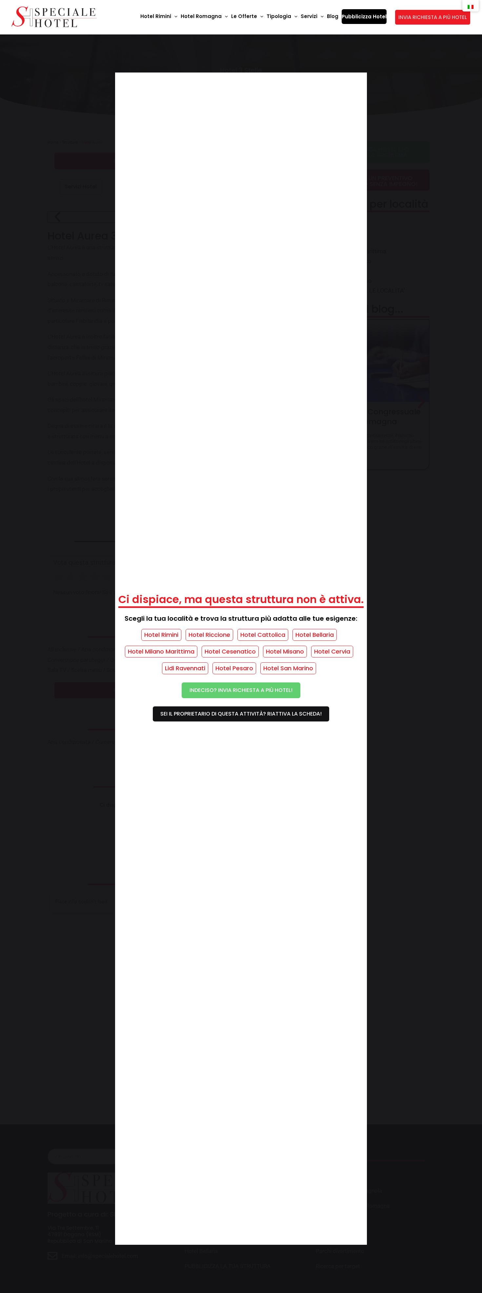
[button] (174, 16)
